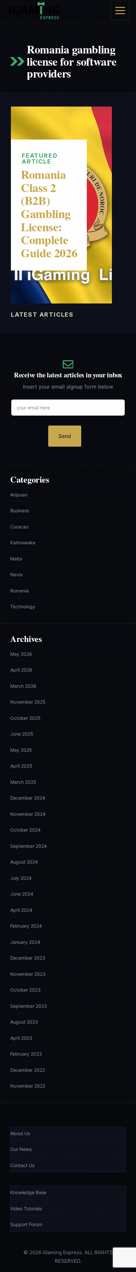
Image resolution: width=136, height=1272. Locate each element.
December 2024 (27, 798)
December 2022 (27, 1070)
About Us (20, 1133)
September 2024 (28, 846)
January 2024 (25, 942)
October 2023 (25, 990)
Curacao (19, 526)
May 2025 (21, 750)
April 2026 (21, 670)
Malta (16, 558)
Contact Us (22, 1165)
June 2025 (21, 734)
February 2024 (26, 926)
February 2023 (26, 1054)
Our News (21, 1149)
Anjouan (18, 494)
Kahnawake (22, 542)
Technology (22, 606)
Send (64, 436)
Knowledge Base (28, 1192)
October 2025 (25, 718)
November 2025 (28, 702)
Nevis (16, 574)
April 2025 (21, 766)
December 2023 (27, 958)
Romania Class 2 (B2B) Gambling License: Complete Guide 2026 (49, 213)
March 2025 (23, 782)
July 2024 (21, 878)
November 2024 (28, 814)
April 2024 (21, 910)
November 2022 (27, 1086)
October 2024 (25, 830)
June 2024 (21, 894)
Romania (19, 590)
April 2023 (21, 1038)
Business (19, 510)
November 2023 (28, 974)
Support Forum (26, 1224)
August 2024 (24, 862)
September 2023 (28, 1006)
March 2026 (23, 686)
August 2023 (24, 1022)
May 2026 (21, 654)
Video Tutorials (26, 1208)
